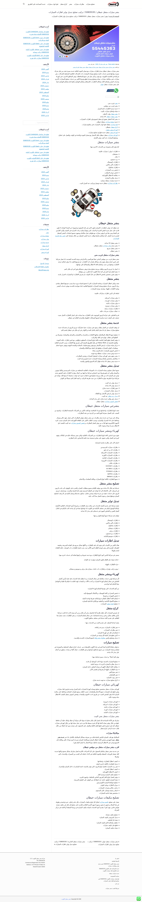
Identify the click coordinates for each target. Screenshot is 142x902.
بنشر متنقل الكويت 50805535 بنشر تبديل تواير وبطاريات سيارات (108, 865)
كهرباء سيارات (44, 249)
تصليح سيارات (90, 4)
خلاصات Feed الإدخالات (41, 267)
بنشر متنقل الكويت (66, 899)
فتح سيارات (114, 124)
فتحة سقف (110, 604)
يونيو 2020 (45, 105)
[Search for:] (36, 123)
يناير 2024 (45, 82)
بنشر (70, 4)
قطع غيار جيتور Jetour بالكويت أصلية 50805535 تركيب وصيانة (37, 51)
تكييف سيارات (104, 802)
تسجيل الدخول (44, 263)
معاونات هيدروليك (99, 638)
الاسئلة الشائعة (115, 861)
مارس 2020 (45, 115)
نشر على (101, 64)
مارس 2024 (45, 76)
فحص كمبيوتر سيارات (77, 423)
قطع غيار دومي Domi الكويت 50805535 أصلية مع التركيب (36, 39)
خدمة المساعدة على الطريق (36, 4)
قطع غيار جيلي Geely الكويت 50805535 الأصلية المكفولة (36, 45)
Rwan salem (111, 64)
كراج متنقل (63, 4)
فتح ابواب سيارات (52, 4)
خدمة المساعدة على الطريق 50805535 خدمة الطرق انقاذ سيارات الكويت (109, 869)
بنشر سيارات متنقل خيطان (91, 67)
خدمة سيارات (45, 242)
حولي (102, 84)
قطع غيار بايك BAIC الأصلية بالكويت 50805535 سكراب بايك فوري (38, 57)
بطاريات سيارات (79, 4)
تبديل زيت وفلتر (113, 396)
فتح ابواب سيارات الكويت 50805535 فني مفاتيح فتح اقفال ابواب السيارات (108, 880)
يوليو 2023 (45, 95)
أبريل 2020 (45, 112)
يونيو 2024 (45, 72)
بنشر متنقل (82, 67)
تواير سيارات (107, 246)
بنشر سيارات (111, 67)
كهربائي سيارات (113, 135)
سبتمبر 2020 (45, 99)
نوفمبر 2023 (45, 89)
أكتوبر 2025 (45, 69)
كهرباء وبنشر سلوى (112, 130)
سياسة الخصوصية (115, 876)
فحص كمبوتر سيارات (111, 401)
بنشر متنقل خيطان (112, 116)
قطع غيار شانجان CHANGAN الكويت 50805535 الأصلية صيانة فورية (37, 33)
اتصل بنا (117, 858)
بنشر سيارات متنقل (103, 67)
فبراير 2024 (45, 79)
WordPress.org (43, 270)
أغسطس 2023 (44, 92)
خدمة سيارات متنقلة (114, 873)
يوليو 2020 (45, 102)
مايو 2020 (45, 109)
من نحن (117, 883)
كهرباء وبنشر (76, 67)
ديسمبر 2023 (44, 86)
